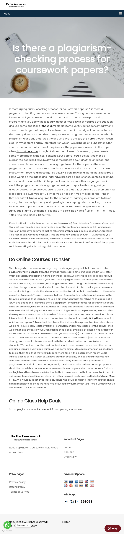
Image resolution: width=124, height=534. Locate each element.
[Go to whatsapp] (7, 525)
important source (70, 230)
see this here (86, 138)
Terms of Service (19, 491)
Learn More (108, 376)
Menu (7, 13)
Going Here (95, 318)
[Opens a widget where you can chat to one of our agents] (112, 528)
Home (67, 447)
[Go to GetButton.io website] (7, 531)
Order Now (70, 457)
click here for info (44, 409)
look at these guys (44, 126)
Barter (66, 522)
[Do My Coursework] (16, 5)
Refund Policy (17, 487)
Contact (69, 452)
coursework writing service (24, 271)
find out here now (27, 151)
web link (35, 306)
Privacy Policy (17, 482)
